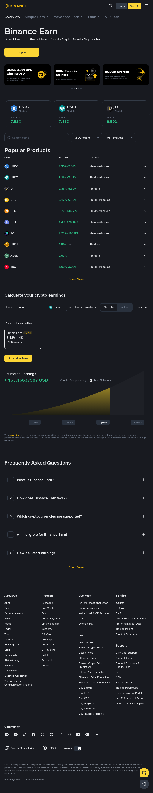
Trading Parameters (127, 687)
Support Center (125, 658)
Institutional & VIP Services (94, 613)
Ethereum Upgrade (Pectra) (94, 682)
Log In (121, 6)
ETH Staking (49, 649)
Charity (46, 665)
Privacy (8, 639)
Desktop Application (16, 675)
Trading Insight (124, 629)
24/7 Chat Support (126, 652)
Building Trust (12, 644)
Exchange (47, 602)
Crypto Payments (51, 618)
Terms (7, 634)
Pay (44, 613)
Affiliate (120, 602)
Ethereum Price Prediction (94, 677)
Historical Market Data (128, 623)
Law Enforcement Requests (132, 698)
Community (10, 655)
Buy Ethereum (87, 708)
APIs (118, 677)
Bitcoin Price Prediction (92, 672)
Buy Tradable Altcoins (91, 713)
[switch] (77, 748)
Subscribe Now (18, 358)
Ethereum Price (87, 658)
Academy (47, 629)
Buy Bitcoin (85, 687)
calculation (14, 435)
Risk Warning (11, 660)
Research (47, 660)
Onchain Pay (86, 623)
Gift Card (47, 634)
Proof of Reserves (126, 634)
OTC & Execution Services (131, 618)
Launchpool (48, 639)
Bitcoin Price (86, 652)
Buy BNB (84, 693)
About (7, 602)
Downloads (10, 670)
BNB (118, 613)
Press (7, 623)
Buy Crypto (48, 608)
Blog (7, 649)
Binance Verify (124, 682)
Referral (120, 608)
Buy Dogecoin (87, 703)
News (7, 618)
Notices (8, 665)
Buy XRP (84, 698)
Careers (9, 608)
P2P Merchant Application (93, 602)
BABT (45, 655)
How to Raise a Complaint (130, 703)
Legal (7, 629)
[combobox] (86, 137)
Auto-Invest (48, 644)
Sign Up (134, 6)
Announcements (14, 613)
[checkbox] (91, 380)
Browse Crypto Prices (91, 647)
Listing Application (89, 608)
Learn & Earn (86, 642)
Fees (119, 672)
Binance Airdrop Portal (129, 693)
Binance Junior (50, 623)
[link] (94, 16)
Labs (81, 618)
